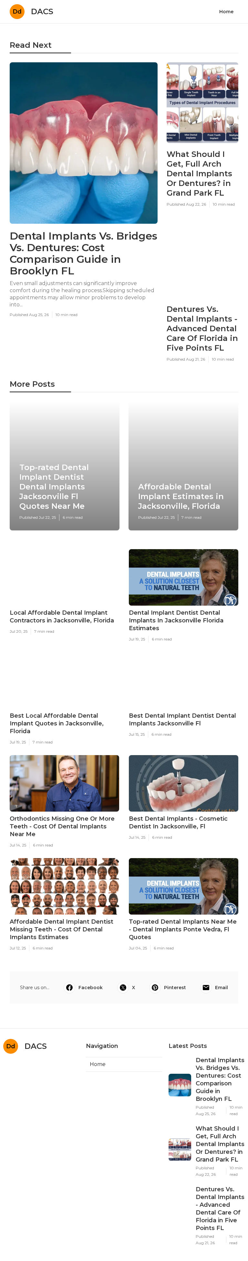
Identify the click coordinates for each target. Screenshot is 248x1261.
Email (221, 987)
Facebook (90, 987)
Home (226, 12)
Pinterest (175, 987)
